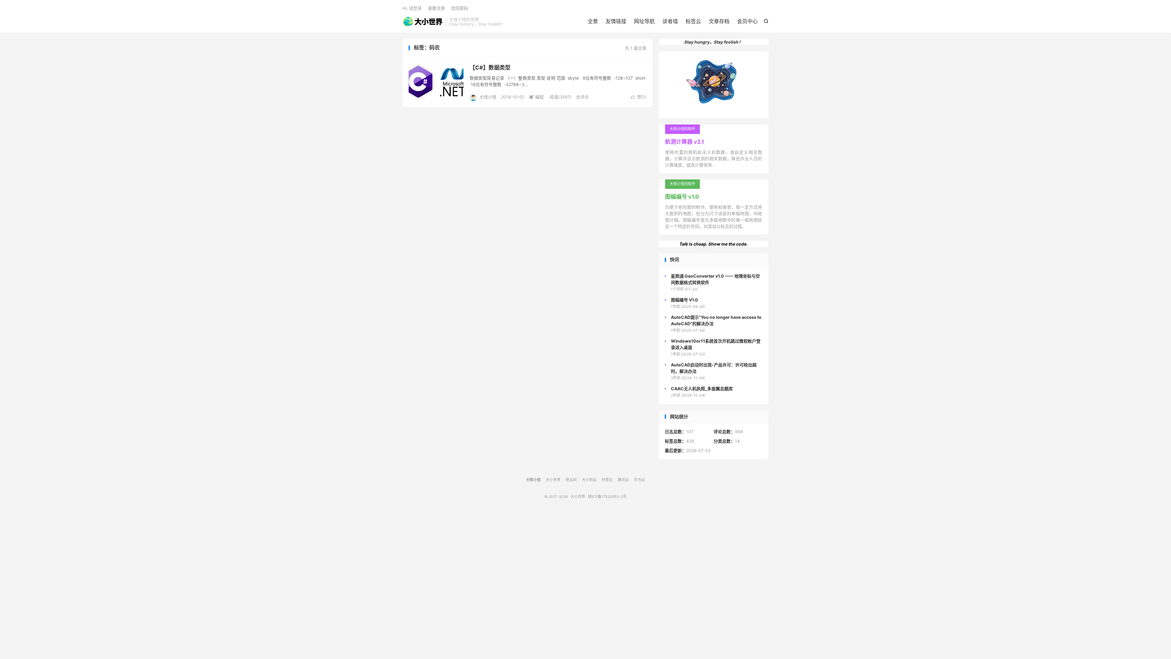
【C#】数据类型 (490, 67)
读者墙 (670, 21)
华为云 (639, 479)
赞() (638, 96)
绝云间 (571, 479)
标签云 (693, 21)
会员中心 (747, 21)
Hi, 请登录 (412, 8)
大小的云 (589, 479)
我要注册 (436, 8)
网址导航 (644, 21)
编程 (536, 96)
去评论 (582, 96)
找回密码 (459, 8)
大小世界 (422, 22)
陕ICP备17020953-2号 (607, 496)
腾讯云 (623, 479)
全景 (593, 21)
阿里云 (607, 479)
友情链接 (616, 21)
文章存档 (719, 21)
